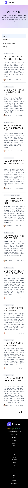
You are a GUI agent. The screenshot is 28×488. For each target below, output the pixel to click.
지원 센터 (14, 462)
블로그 (14, 467)
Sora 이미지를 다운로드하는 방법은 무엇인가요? (14, 309)
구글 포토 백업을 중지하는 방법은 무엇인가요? (14, 236)
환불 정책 (14, 480)
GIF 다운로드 (6, 195)
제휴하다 (14, 445)
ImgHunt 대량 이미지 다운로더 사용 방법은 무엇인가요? (14, 163)
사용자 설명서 (14, 459)
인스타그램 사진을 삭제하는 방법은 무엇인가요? (13, 344)
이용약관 (14, 478)
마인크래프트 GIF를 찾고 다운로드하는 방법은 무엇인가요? (13, 200)
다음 (19, 412)
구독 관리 (14, 465)
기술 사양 (14, 457)
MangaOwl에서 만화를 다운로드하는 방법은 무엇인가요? (13, 127)
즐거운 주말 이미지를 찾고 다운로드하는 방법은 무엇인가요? (14, 273)
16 (15, 412)
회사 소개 (14, 440)
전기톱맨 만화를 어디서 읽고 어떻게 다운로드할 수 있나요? (14, 92)
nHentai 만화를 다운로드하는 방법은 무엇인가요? (13, 57)
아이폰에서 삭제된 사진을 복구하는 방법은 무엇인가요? (13, 380)
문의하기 (14, 443)
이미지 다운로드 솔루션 (8, 53)
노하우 (5, 36)
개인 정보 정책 (14, 483)
